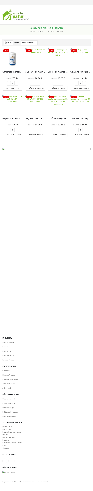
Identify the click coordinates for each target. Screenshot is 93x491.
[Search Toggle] (46, 14)
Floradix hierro (7, 427)
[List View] (88, 42)
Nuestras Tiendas (8, 375)
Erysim (4, 445)
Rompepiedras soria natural (12, 432)
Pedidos (5, 347)
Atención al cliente (8, 384)
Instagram (4, 461)
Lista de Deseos (8, 360)
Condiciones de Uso (9, 399)
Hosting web (44, 482)
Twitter (10, 461)
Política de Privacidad (10, 412)
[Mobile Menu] (89, 15)
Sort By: (16, 42)
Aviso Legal (6, 388)
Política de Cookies (9, 416)
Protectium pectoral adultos (12, 443)
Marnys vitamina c (8, 437)
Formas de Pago (8, 408)
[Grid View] (85, 42)
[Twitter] (84, 2)
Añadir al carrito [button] (13, 88)
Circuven (5, 448)
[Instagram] (80, 2)
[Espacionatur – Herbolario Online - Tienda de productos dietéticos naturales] (15, 15)
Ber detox (5, 440)
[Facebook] (89, 2)
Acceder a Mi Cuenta (9, 342)
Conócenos (6, 371)
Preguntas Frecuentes (10, 379)
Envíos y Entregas (9, 403)
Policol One (6, 429)
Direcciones (6, 351)
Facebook (17, 461)
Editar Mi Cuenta (8, 355)
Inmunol (5, 435)
